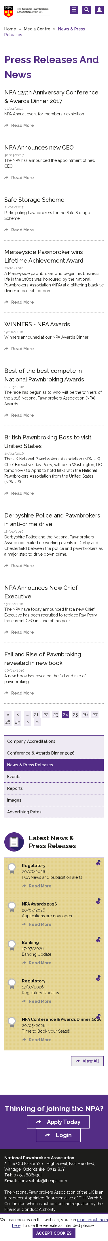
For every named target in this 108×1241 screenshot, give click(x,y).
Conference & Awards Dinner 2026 (41, 753)
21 (36, 714)
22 (46, 714)
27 (95, 714)
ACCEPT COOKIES (54, 1233)
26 (85, 714)
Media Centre (37, 29)
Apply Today (64, 1121)
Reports (15, 788)
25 (75, 714)
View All (91, 1061)
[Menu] (74, 10)
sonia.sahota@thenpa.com (42, 1180)
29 (17, 722)
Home (10, 29)
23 (55, 714)
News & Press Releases (30, 765)
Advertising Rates (24, 812)
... (27, 714)
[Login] (99, 10)
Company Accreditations (31, 741)
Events (13, 776)
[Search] (86, 10)
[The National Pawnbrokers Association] (27, 11)
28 (8, 722)
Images (14, 800)
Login (64, 1135)
